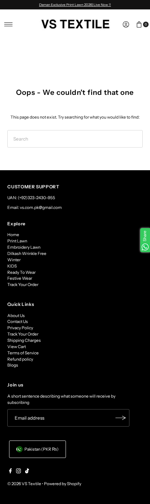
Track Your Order (22, 284)
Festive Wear (19, 278)
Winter (14, 259)
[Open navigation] (8, 24)
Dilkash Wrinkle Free (26, 253)
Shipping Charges (24, 340)
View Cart (16, 346)
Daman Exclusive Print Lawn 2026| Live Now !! (75, 4)
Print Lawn (17, 240)
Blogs (12, 365)
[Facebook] (10, 472)
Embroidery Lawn (23, 247)
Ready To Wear (21, 272)
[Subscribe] (120, 418)
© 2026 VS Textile (24, 483)
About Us (16, 315)
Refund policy (20, 359)
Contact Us (17, 321)
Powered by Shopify (62, 483)
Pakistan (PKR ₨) (41, 449)
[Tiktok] (27, 472)
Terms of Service (23, 352)
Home (13, 234)
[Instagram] (18, 472)
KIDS (12, 266)
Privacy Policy (20, 327)
